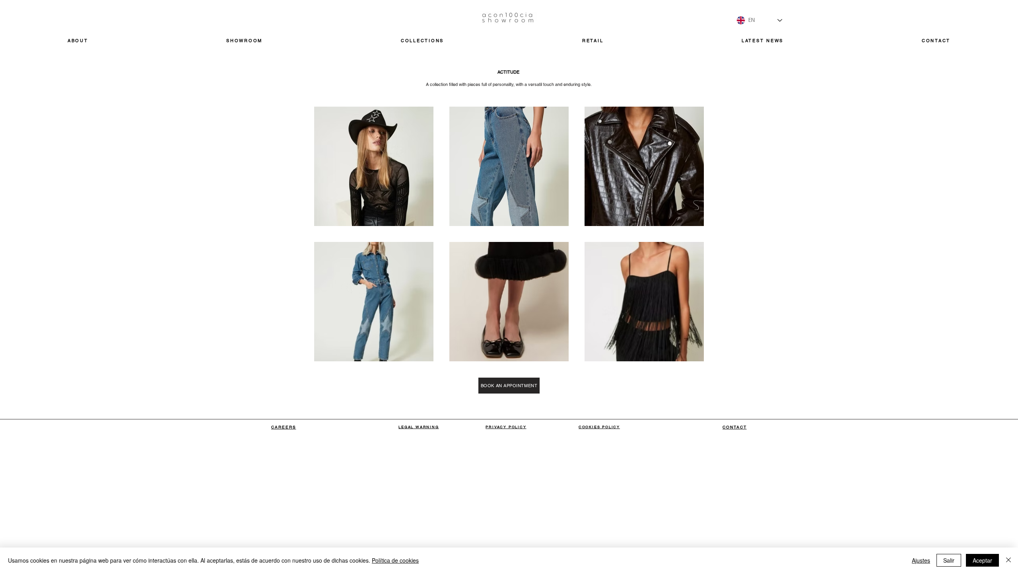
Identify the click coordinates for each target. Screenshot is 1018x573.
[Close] (1008, 560)
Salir (948, 560)
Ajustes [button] (921, 560)
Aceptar (982, 560)
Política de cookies (395, 560)
